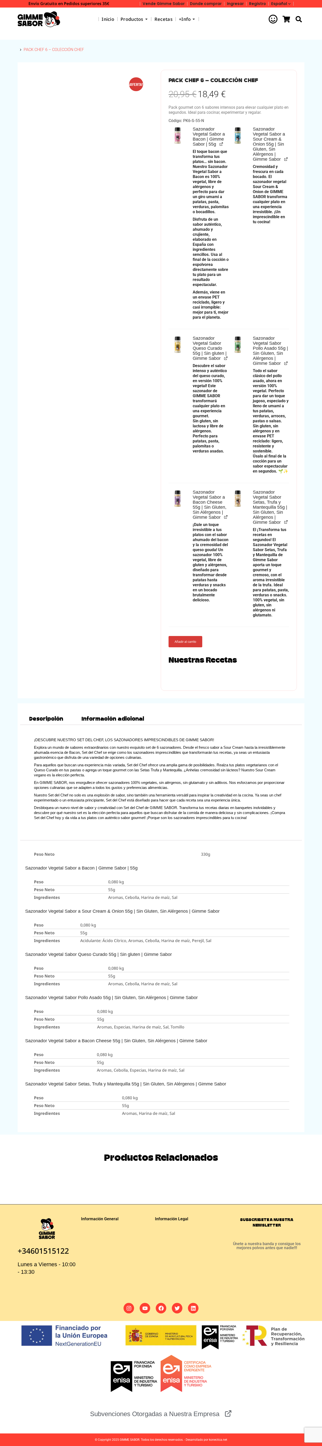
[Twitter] (177, 1308)
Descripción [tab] (46, 719)
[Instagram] (129, 1308)
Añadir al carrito (185, 642)
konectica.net (218, 1439)
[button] (178, 136)
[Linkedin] (193, 1308)
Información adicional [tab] (113, 719)
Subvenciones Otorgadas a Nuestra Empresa (154, 1414)
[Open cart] (286, 19)
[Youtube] (145, 1308)
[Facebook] (161, 1308)
